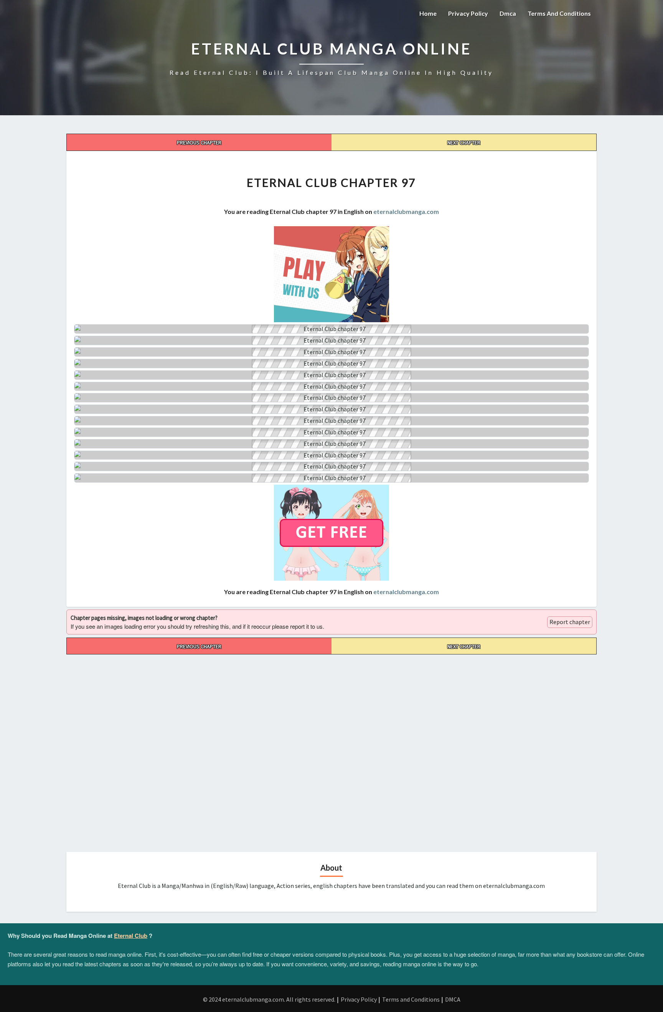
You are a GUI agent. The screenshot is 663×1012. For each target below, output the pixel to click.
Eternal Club (130, 935)
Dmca (508, 13)
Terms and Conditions (559, 13)
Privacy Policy (468, 13)
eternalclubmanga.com (406, 211)
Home (428, 13)
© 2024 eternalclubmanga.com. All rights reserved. (269, 999)
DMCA (452, 999)
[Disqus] (331, 750)
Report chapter (569, 622)
